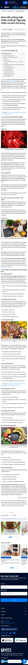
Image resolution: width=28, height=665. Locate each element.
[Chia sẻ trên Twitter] (12, 515)
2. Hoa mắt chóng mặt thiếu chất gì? (10, 57)
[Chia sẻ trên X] (11, 515)
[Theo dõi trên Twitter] (11, 633)
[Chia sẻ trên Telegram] (15, 515)
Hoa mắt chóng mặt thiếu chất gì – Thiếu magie (13, 61)
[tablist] (14, 11)
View (25, 2)
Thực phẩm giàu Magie (8, 69)
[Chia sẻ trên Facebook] (9, 515)
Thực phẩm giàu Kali (7, 76)
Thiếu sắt (5, 58)
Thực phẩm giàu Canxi (7, 70)
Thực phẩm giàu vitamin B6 (8, 74)
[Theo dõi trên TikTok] (7, 633)
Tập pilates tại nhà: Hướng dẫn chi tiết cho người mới (10, 560)
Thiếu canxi (5, 63)
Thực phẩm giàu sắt (7, 66)
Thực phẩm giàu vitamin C (8, 72)
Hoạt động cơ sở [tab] (20, 11)
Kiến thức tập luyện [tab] (7, 11)
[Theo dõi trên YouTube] (14, 633)
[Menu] (2, 7)
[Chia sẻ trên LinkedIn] (14, 515)
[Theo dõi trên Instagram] (3, 633)
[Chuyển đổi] (25, 608)
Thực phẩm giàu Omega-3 (8, 73)
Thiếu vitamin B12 (7, 60)
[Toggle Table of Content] (22, 54)
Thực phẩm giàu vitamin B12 (9, 67)
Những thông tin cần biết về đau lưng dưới (10, 533)
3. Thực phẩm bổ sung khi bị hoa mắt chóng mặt (13, 64)
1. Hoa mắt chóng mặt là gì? (8, 55)
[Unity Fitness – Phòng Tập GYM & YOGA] (7, 7)
